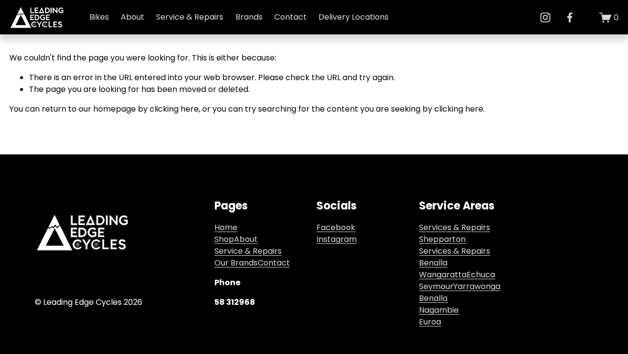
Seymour (436, 286)
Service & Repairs (189, 17)
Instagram (336, 239)
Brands (249, 17)
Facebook (335, 227)
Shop (224, 239)
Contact (290, 17)
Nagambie (439, 310)
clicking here (174, 109)
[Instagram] (545, 17)
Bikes (99, 17)
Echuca (481, 274)
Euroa (430, 321)
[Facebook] (570, 17)
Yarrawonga (476, 286)
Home (225, 227)
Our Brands (236, 262)
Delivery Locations (353, 17)
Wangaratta (443, 274)
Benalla (433, 298)
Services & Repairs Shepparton (454, 233)
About (246, 239)
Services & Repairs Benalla (454, 256)
